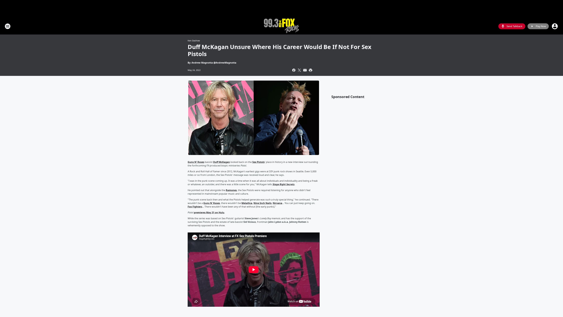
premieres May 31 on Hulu (209, 212)
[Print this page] (310, 70)
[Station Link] (281, 26)
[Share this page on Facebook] (294, 70)
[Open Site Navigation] (8, 26)
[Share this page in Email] (305, 70)
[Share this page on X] (299, 70)
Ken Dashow (194, 40)
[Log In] (555, 26)
